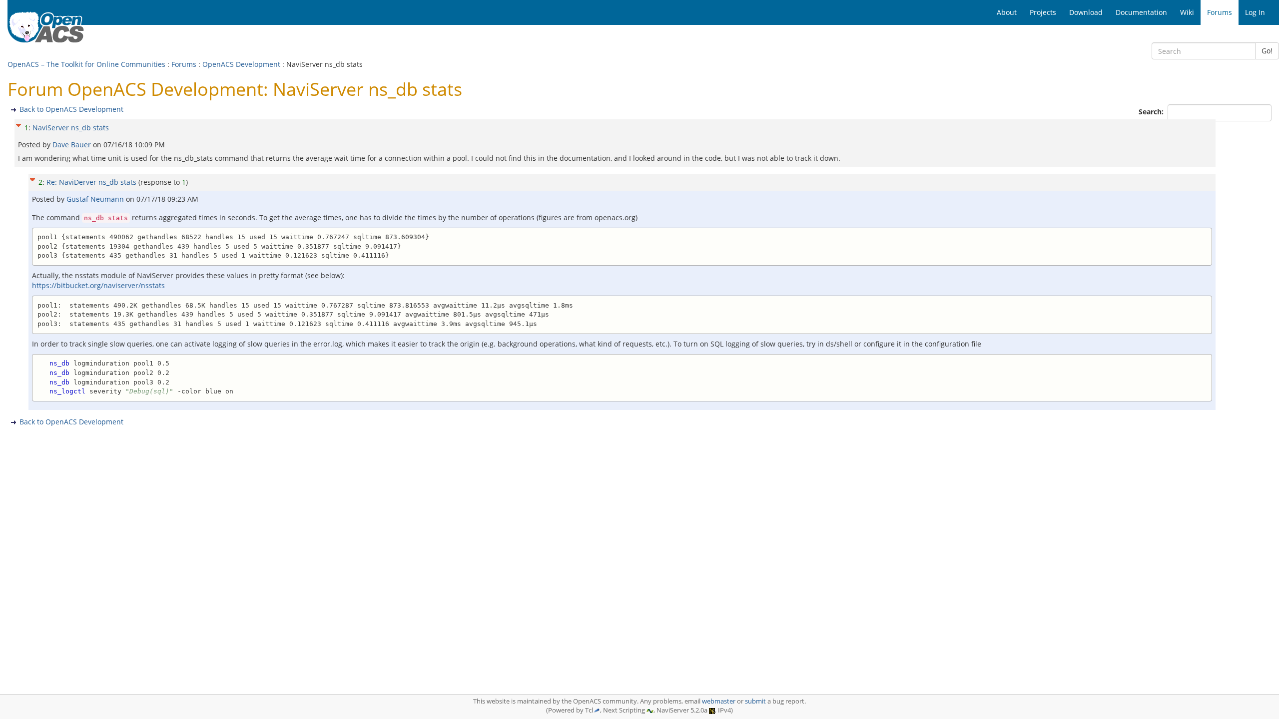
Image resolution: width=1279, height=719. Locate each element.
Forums (183, 64)
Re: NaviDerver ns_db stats (91, 182)
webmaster (718, 701)
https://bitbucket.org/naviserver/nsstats (98, 285)
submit (755, 701)
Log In (1255, 12)
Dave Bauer (72, 144)
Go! (1267, 50)
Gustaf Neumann (96, 199)
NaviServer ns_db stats (70, 127)
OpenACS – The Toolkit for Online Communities (86, 64)
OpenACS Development (241, 64)
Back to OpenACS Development (71, 109)
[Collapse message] (18, 124)
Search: (1152, 111)
